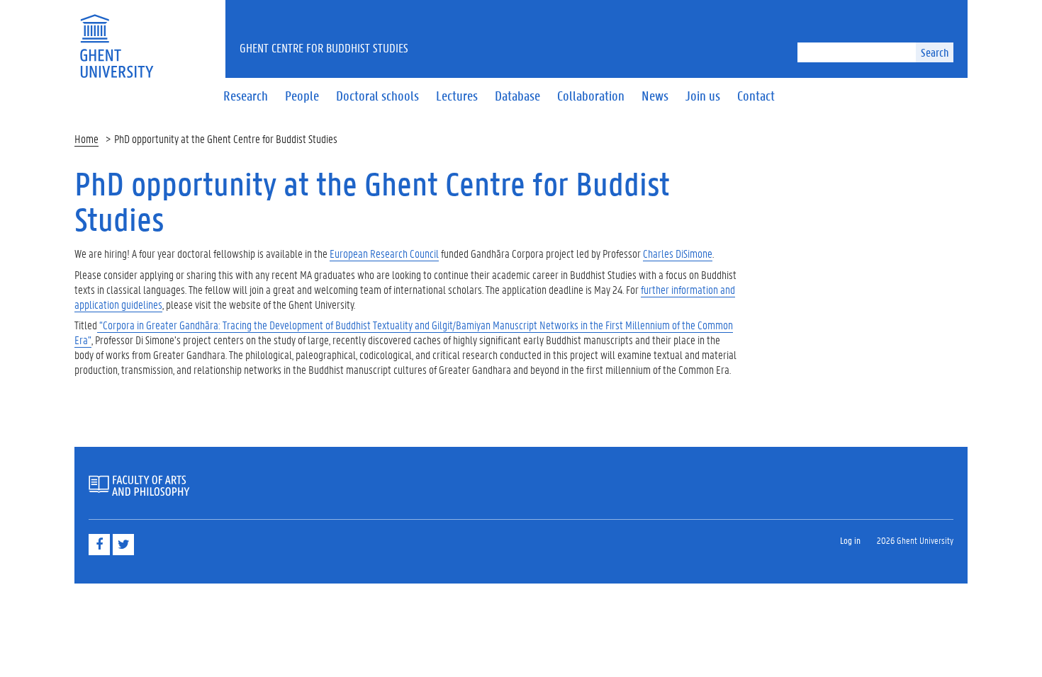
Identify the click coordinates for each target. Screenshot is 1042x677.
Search (934, 52)
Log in (850, 540)
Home (86, 138)
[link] (384, 253)
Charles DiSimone (677, 253)
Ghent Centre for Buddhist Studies (324, 47)
